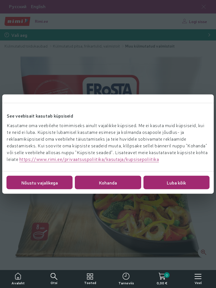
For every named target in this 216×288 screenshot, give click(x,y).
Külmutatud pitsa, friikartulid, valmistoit (87, 45)
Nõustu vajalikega (39, 182)
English (38, 6)
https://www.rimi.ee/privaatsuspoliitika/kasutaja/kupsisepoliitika (89, 159)
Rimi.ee (41, 21)
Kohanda (108, 182)
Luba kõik (176, 182)
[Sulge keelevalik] (203, 6)
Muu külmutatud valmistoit (150, 45)
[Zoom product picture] (203, 252)
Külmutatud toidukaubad (26, 45)
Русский (17, 6)
